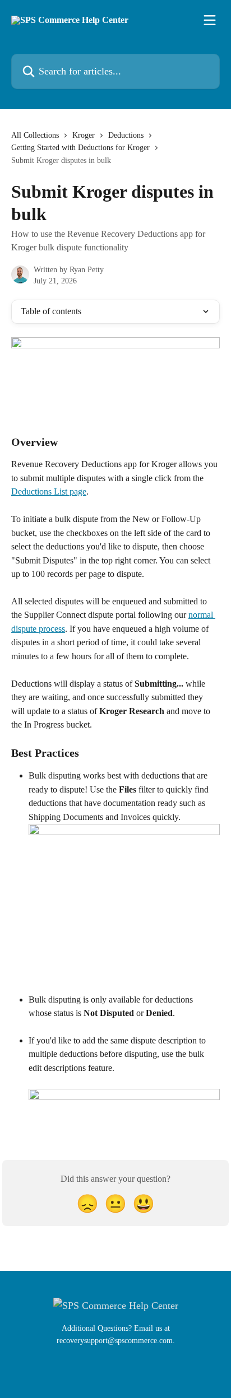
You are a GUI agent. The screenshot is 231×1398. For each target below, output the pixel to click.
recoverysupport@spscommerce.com (115, 1340)
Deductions (126, 135)
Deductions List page (48, 491)
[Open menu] (210, 20)
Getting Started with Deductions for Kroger (80, 147)
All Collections (35, 135)
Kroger (83, 135)
